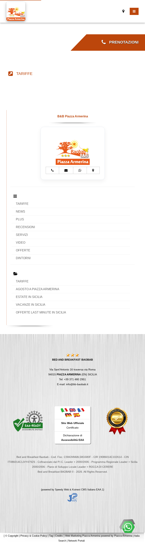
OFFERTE (23, 250)
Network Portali (76, 540)
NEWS (20, 211)
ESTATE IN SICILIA (29, 296)
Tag (51, 535)
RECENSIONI (25, 227)
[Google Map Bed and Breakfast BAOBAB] (123, 11)
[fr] (81, 410)
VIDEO (20, 242)
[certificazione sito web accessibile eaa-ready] (28, 420)
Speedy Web (62, 489)
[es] (76, 414)
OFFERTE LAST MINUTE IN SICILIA (41, 312)
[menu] (134, 11)
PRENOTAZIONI (122, 42)
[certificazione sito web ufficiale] (117, 420)
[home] (15, 11)
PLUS (20, 219)
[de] (68, 414)
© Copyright (11, 535)
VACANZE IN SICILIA (30, 304)
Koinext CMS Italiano (84, 489)
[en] (72, 410)
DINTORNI (23, 258)
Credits (59, 535)
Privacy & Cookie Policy (33, 535)
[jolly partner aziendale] (72, 497)
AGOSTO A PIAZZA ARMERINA (37, 289)
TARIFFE (22, 73)
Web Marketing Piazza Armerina (82, 535)
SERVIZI (22, 234)
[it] (64, 410)
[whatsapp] (128, 527)
